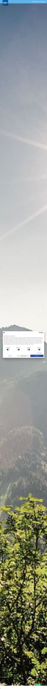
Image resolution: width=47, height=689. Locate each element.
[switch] (18, 349)
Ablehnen (10, 355)
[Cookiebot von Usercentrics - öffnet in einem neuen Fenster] (39, 332)
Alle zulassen (37, 355)
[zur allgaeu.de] (4, 3)
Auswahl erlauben (23, 355)
